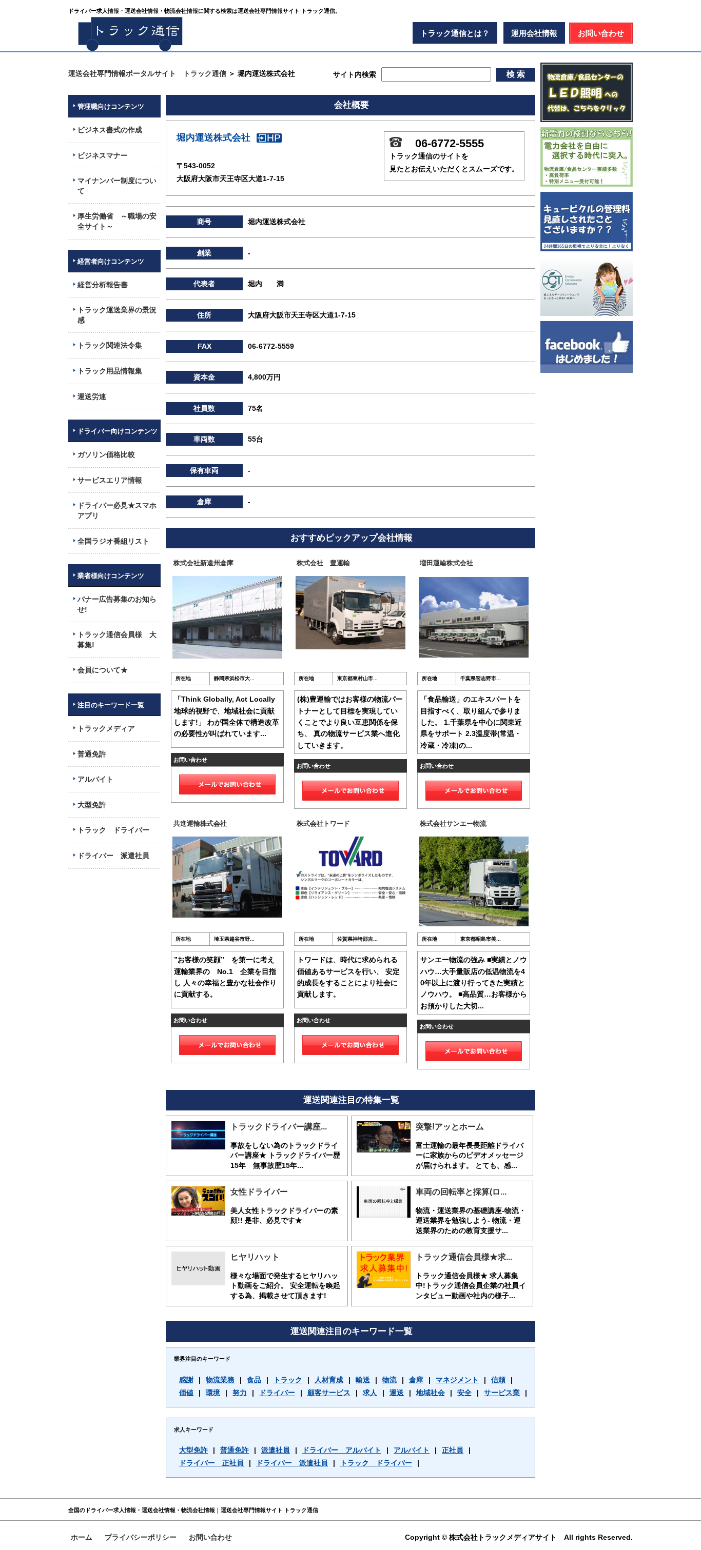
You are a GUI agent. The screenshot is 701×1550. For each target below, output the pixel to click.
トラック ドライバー (376, 1463)
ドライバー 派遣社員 (292, 1463)
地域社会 (430, 1392)
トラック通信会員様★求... (464, 1257)
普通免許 (234, 1450)
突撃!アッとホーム (450, 1126)
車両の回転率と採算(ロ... (461, 1191)
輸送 (363, 1380)
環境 (213, 1392)
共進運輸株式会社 (200, 823)
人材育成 (329, 1380)
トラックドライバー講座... (278, 1126)
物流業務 (220, 1380)
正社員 (452, 1450)
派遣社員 (275, 1450)
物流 (389, 1380)
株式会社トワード (323, 823)
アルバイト (412, 1450)
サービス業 (502, 1392)
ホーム (81, 1537)
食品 (254, 1380)
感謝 (186, 1380)
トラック (288, 1380)
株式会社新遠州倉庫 (203, 563)
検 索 (516, 74)
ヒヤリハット (255, 1257)
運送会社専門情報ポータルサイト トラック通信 (147, 73)
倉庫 (416, 1380)
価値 (186, 1392)
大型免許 (193, 1450)
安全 (464, 1392)
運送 (397, 1392)
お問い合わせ (601, 33)
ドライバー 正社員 (211, 1463)
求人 (370, 1392)
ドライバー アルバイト (341, 1450)
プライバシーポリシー (141, 1537)
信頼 (498, 1380)
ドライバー (277, 1392)
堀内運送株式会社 (213, 137)
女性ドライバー (259, 1191)
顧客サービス (328, 1392)
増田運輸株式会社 (446, 563)
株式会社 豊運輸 (323, 563)
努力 (239, 1392)
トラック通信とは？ (455, 33)
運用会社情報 (534, 33)
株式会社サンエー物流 (453, 823)
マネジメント (457, 1380)
